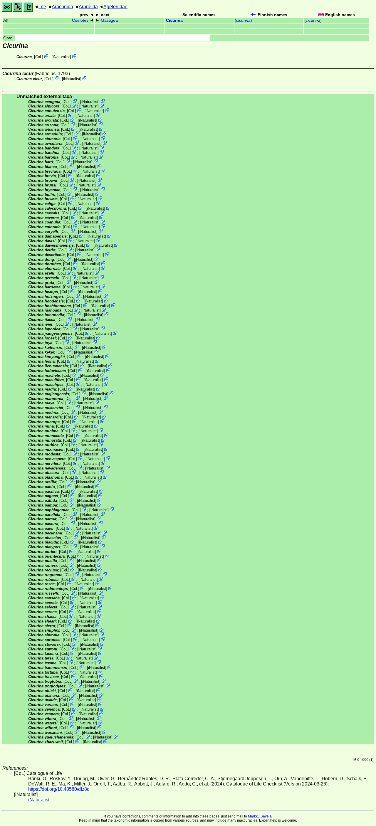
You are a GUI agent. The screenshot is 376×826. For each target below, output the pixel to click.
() (243, 20)
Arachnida (62, 6)
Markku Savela (260, 816)
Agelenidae (115, 6)
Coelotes (80, 20)
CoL (38, 57)
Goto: (9, 38)
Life (42, 6)
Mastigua (109, 20)
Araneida (88, 6)
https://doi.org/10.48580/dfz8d (59, 789)
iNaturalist (61, 57)
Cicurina (174, 20)
